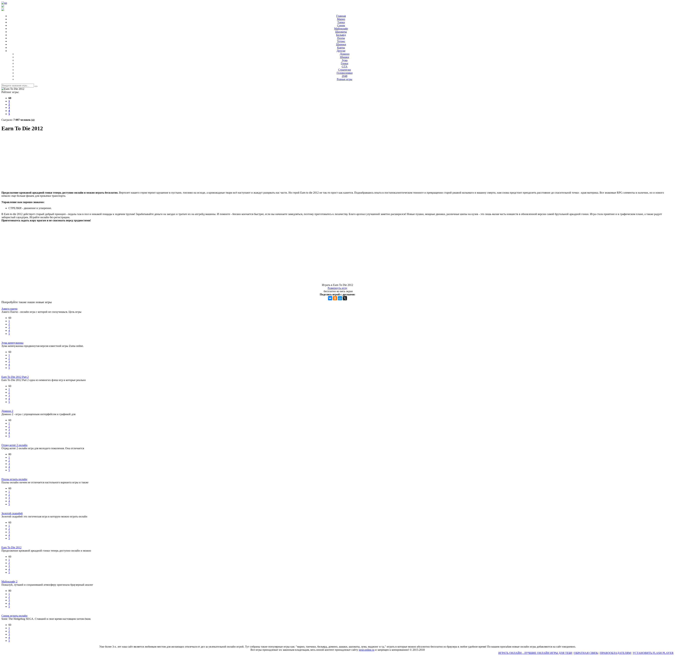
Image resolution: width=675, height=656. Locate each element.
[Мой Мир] (340, 298)
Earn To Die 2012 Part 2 (15, 376)
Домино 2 (7, 410)
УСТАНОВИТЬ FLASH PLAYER (653, 652)
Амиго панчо (9, 308)
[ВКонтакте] (330, 298)
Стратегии (344, 69)
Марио (341, 19)
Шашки (344, 57)
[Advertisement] (337, 160)
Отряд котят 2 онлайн (14, 445)
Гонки (344, 63)
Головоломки (345, 72)
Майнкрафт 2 (9, 581)
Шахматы (341, 31)
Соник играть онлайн (14, 615)
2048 (344, 76)
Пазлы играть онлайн (14, 479)
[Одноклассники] (335, 298)
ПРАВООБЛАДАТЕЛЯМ (615, 652)
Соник (341, 25)
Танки (341, 22)
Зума (345, 60)
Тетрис (341, 41)
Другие (341, 50)
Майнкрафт (341, 28)
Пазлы (341, 38)
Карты (341, 47)
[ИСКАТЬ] (36, 86)
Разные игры (344, 79)
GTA (345, 66)
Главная (341, 15)
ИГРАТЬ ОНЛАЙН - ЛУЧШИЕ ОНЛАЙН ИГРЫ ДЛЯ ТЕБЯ (535, 652)
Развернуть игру (337, 288)
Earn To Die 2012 (11, 547)
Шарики (341, 44)
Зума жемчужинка (12, 342)
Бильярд (341, 34)
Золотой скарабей (12, 513)
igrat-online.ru (366, 649)
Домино (344, 53)
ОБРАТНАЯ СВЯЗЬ (586, 652)
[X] (345, 298)
